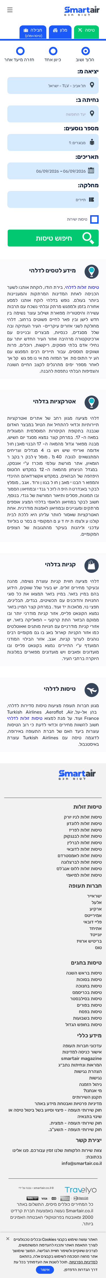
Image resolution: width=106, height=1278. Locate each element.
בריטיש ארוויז (89, 941)
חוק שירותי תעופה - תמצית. (75, 1123)
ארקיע (96, 909)
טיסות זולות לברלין (84, 842)
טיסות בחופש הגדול (83, 1024)
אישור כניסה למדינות (82, 1052)
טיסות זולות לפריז (85, 830)
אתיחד (95, 928)
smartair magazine (81, 1058)
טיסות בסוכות (89, 979)
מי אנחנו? (92, 1090)
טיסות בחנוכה (89, 986)
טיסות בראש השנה (84, 973)
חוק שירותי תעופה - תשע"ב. (75, 1129)
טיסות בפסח (90, 1011)
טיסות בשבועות (87, 1018)
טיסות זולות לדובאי (84, 849)
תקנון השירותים (87, 1097)
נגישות (95, 1078)
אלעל (97, 902)
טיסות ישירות (77, 219)
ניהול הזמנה (90, 1084)
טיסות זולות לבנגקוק (83, 836)
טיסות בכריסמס (87, 992)
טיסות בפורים (89, 1005)
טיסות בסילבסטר (86, 998)
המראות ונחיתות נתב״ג (80, 1065)
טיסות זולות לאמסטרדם (80, 855)
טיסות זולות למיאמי (84, 875)
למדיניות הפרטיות (83, 1262)
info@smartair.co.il (82, 1163)
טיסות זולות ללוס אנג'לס (79, 868)
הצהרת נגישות (88, 1071)
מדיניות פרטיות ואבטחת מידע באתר (68, 1103)
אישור (44, 1269)
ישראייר (94, 896)
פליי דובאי (92, 922)
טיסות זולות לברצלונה (81, 862)
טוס (98, 947)
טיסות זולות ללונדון (84, 823)
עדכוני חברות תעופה (82, 1045)
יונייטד (96, 934)
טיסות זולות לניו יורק (83, 817)
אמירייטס (93, 915)
